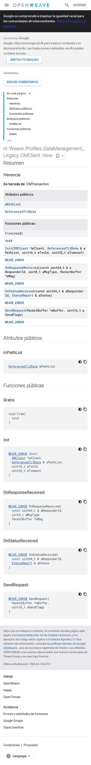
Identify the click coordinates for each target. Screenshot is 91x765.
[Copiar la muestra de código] (85, 361)
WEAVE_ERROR (14, 260)
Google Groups (13, 720)
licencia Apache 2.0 (62, 639)
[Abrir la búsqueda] (67, 5)
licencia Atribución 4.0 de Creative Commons (44, 635)
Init (8, 248)
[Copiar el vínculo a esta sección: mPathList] (26, 352)
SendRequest (15, 310)
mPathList (13, 204)
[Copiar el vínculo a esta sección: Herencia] (24, 175)
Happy (7, 690)
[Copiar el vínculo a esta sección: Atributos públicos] (46, 338)
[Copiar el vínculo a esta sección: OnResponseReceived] (48, 492)
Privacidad (31, 745)
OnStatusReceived (19, 291)
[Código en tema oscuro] (80, 361)
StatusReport (22, 295)
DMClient (21, 248)
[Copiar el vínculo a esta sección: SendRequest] (32, 585)
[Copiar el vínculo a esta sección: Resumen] (28, 163)
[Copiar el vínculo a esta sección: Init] (13, 440)
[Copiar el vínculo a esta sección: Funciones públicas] (48, 386)
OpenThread (11, 697)
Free (8, 233)
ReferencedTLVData (20, 212)
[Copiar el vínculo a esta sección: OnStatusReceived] (42, 541)
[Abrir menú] (7, 5)
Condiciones (11, 745)
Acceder (79, 5)
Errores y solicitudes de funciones (25, 714)
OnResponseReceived (21, 268)
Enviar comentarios (22, 82)
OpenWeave (10, 73)
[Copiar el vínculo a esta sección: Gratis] (18, 400)
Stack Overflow (13, 727)
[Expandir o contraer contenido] (29, 93)
